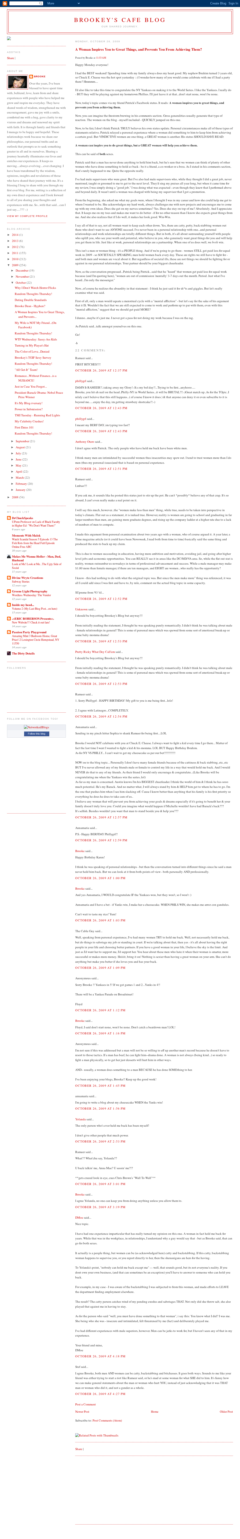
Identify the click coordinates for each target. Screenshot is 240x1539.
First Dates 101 (24, 427)
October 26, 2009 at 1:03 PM (100, 920)
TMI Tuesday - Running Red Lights (37, 415)
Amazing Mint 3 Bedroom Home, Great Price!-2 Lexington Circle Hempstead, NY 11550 (35, 639)
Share (78, 1449)
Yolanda (80, 1119)
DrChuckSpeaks (22, 518)
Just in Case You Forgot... (31, 386)
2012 (15, 247)
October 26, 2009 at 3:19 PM (100, 1207)
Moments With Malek (26, 535)
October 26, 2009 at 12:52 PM (101, 599)
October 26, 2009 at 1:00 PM (100, 878)
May (19, 465)
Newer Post (82, 1411)
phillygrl (80, 381)
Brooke (80, 851)
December (22, 270)
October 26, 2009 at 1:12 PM (100, 1010)
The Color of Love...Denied (32, 351)
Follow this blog (36, 733)
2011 (15, 253)
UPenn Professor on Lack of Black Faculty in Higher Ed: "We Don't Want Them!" (36, 523)
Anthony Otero (84, 441)
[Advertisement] (110, 1489)
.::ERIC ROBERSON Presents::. (33, 618)
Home (154, 1411)
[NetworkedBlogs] (36, 727)
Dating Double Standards (31, 300)
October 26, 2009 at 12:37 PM (101, 370)
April (19, 471)
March (20, 477)
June (19, 459)
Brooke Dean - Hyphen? (30, 306)
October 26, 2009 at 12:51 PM (101, 469)
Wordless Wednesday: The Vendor (31, 595)
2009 (15, 265)
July (19, 453)
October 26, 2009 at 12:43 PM (101, 408)
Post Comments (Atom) (107, 1420)
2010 (15, 259)
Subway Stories (21, 581)
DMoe (79, 1217)
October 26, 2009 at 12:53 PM (101, 641)
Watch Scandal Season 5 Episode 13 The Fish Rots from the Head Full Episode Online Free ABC (35, 542)
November (23, 276)
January (21, 490)
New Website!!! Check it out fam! (31, 622)
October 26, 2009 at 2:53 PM (100, 1141)
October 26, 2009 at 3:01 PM (100, 1184)
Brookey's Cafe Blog (120, 20)
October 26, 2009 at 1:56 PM (100, 1108)
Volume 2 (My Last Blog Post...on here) (34, 608)
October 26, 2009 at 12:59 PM (101, 840)
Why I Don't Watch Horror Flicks (35, 288)
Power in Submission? (29, 409)
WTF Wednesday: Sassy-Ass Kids (36, 339)
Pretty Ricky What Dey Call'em (95, 652)
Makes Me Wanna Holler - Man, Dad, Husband (36, 558)
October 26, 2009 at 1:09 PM (100, 968)
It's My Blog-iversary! (28, 403)
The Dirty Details (23, 653)
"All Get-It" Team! (26, 370)
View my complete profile (27, 216)
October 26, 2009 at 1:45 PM (100, 1085)
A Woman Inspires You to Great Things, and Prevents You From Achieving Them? (138, 49)
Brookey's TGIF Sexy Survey (33, 357)
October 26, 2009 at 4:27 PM (100, 1394)
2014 (15, 235)
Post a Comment (85, 1404)
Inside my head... (23, 604)
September (23, 441)
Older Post (226, 1411)
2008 (15, 497)
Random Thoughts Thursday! (33, 294)
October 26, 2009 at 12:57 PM (101, 817)
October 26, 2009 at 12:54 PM (101, 716)
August (21, 447)
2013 (15, 241)
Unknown (81, 609)
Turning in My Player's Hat (32, 345)
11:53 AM (101, 57)
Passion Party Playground (29, 632)
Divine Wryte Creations (27, 577)
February (22, 483)
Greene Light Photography (30, 591)
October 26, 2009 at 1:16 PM (100, 1033)
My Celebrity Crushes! (29, 421)
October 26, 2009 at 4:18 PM (100, 1356)
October (21, 282)
